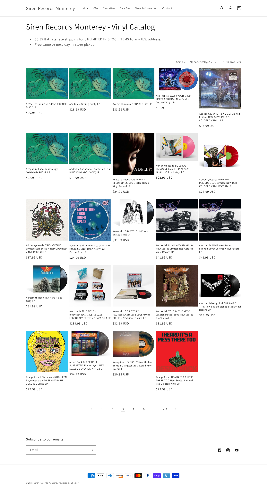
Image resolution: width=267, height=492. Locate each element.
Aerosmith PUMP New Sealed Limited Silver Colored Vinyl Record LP (219, 249)
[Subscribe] (92, 450)
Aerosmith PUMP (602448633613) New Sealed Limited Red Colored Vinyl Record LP (174, 249)
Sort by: (180, 62)
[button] (222, 8)
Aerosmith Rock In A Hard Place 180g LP (44, 299)
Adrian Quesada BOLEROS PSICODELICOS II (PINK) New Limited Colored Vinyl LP (172, 169)
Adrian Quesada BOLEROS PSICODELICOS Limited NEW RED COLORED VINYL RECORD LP (218, 183)
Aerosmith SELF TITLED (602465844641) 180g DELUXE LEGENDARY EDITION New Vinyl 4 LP (90, 315)
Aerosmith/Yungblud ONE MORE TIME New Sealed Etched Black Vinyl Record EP (220, 307)
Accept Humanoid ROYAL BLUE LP (132, 104)
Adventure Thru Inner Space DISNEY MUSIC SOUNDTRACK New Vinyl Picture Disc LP (89, 249)
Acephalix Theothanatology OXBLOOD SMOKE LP (42, 171)
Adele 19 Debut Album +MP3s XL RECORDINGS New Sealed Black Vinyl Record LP (131, 183)
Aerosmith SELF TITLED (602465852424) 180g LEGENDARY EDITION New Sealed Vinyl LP (131, 315)
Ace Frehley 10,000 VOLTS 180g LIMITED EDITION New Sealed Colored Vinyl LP (173, 99)
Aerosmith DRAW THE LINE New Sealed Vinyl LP (130, 233)
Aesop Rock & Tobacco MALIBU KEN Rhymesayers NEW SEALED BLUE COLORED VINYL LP (46, 380)
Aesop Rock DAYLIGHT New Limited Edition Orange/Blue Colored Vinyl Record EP (133, 366)
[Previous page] (91, 409)
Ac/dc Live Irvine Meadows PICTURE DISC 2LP (46, 105)
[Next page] (175, 409)
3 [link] (123, 409)
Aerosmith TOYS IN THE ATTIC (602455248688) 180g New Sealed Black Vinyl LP (174, 315)
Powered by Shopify (69, 482)
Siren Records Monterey (46, 482)
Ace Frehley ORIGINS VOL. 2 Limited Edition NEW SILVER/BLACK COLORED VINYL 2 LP (219, 117)
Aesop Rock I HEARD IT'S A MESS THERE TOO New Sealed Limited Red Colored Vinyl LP (174, 380)
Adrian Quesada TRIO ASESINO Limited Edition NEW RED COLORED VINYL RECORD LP (46, 249)
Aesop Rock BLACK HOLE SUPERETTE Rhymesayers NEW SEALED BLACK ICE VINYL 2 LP (87, 365)
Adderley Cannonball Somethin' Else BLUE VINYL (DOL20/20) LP (90, 171)
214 (165, 409)
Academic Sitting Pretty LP (84, 104)
